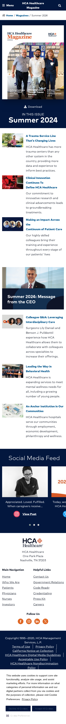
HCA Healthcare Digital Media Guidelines (33, 655)
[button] (18, 715)
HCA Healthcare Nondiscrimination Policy (34, 665)
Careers (38, 604)
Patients (8, 588)
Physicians (9, 593)
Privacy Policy (30, 699)
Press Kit (39, 599)
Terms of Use (21, 646)
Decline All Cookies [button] (18, 708)
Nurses (7, 599)
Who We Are (11, 582)
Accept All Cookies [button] (44, 708)
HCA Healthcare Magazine (33, 5)
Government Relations (48, 582)
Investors (8, 604)
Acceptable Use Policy (33, 659)
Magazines (22, 15)
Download (35, 107)
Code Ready (41, 588)
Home (6, 576)
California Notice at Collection (33, 650)
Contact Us (41, 576)
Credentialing (42, 593)
